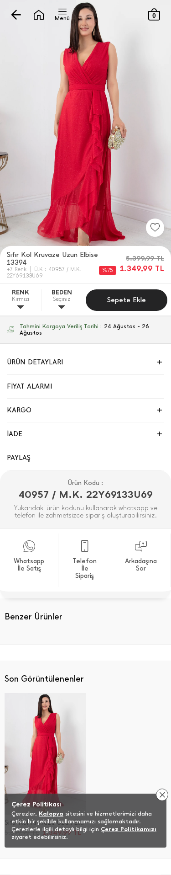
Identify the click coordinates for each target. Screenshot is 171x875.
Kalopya (51, 813)
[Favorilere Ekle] (155, 228)
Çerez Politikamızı (128, 829)
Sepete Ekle (126, 300)
